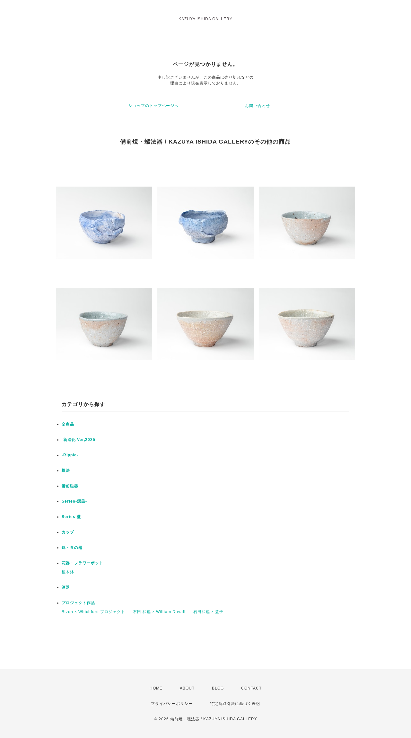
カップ (68, 532)
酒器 (66, 587)
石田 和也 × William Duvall (159, 612)
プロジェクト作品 (78, 603)
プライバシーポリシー (172, 703)
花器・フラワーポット (82, 563)
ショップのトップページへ (153, 105)
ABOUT (187, 688)
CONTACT (251, 688)
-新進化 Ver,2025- (79, 439)
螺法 (66, 470)
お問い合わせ (257, 105)
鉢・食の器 (72, 547)
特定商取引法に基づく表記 (235, 703)
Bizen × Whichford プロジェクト (93, 612)
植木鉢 (68, 572)
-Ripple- (70, 455)
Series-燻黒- (74, 501)
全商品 (68, 424)
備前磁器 (70, 486)
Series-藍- (72, 516)
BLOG (218, 688)
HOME (156, 688)
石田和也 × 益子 (208, 612)
